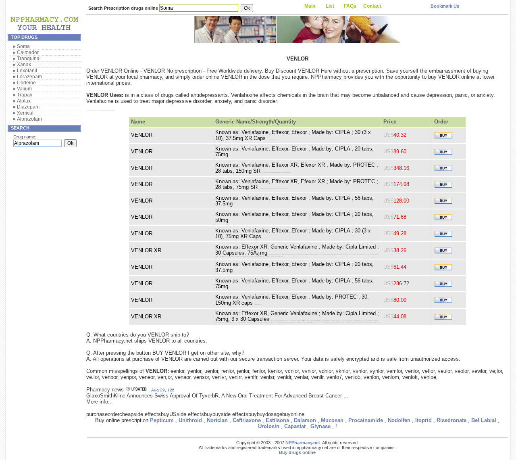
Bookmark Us (445, 6)
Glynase (320, 426)
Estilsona (277, 420)
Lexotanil (27, 70)
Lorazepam (29, 76)
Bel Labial (483, 420)
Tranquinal (29, 58)
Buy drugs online (297, 452)
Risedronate (451, 420)
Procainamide (365, 420)
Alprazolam (29, 119)
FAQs (350, 6)
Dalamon (305, 420)
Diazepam (28, 107)
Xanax (24, 64)
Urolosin (268, 426)
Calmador (28, 52)
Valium (24, 89)
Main (309, 6)
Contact (372, 6)
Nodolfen (399, 420)
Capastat (295, 426)
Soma (23, 46)
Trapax (24, 95)
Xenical (25, 113)
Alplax (24, 101)
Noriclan (217, 420)
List (330, 6)
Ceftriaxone (247, 420)
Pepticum (162, 420)
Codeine (26, 83)
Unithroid (190, 420)
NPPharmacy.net (302, 442)
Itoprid (423, 420)
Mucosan (332, 420)
